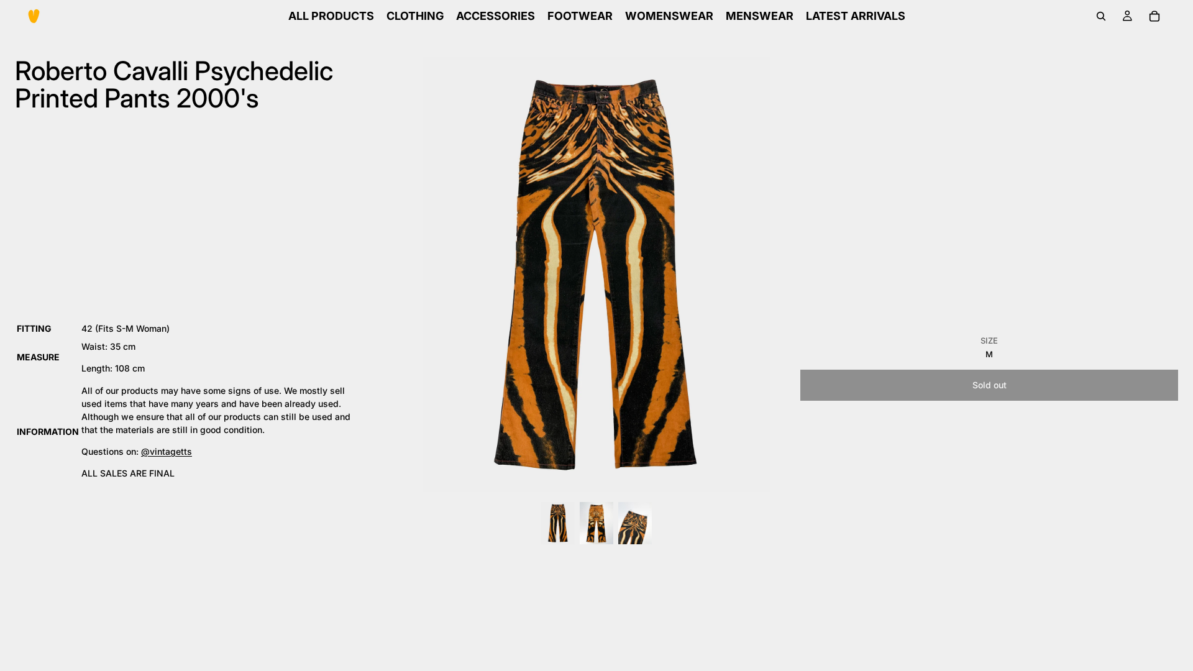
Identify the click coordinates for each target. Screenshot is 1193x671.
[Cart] (1154, 16)
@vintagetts (166, 451)
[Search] (1101, 16)
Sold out (989, 385)
